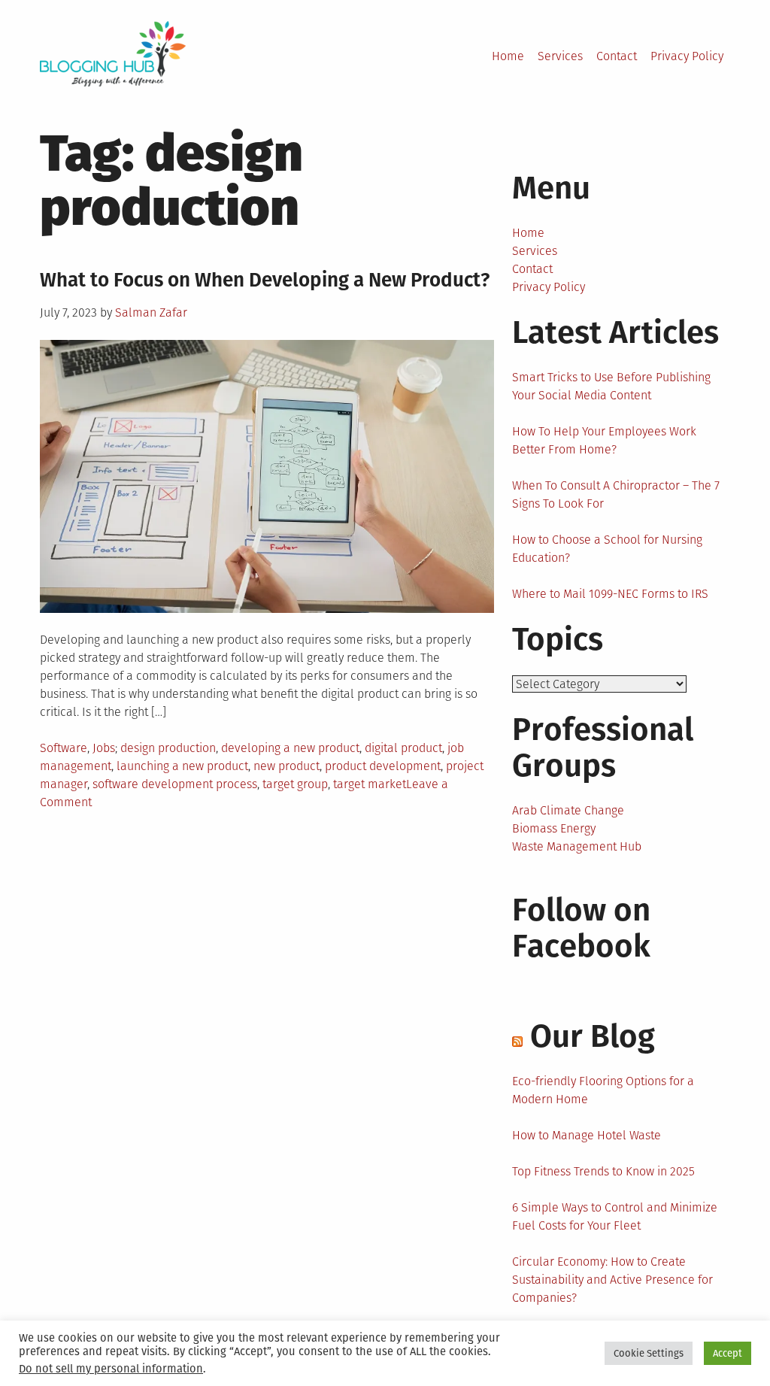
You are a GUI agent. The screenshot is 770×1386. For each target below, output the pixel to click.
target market (369, 784)
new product (286, 766)
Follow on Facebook (581, 928)
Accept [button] (727, 1353)
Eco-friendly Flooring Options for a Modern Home (603, 1090)
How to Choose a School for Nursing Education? (607, 548)
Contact (616, 56)
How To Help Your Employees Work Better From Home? (604, 440)
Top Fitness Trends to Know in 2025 (603, 1171)
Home (508, 56)
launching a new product (182, 766)
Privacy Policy (686, 56)
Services (560, 56)
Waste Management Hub (576, 846)
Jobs (103, 748)
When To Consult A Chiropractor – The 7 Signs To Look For (616, 494)
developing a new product (290, 748)
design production (168, 748)
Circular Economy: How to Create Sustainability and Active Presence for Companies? (612, 1279)
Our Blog (592, 1036)
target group (295, 784)
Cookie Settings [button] (649, 1353)
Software (63, 748)
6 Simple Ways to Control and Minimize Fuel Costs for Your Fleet (614, 1216)
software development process (174, 784)
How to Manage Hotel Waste (586, 1135)
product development (383, 766)
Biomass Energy (554, 828)
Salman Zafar (151, 312)
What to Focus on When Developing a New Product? (267, 280)
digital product (403, 748)
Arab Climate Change (568, 810)
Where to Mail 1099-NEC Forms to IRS (610, 594)
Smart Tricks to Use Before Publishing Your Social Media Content (611, 386)
